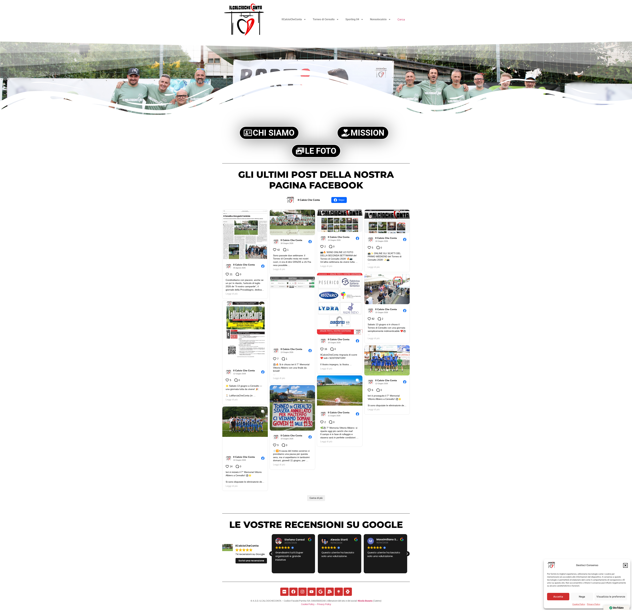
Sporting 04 (352, 19)
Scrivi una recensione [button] (251, 560)
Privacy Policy (593, 604)
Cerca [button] (401, 19)
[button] (625, 565)
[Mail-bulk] (330, 592)
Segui (341, 200)
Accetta (558, 596)
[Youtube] (311, 592)
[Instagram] (302, 592)
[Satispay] (348, 592)
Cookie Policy (578, 604)
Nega (582, 596)
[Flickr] (284, 592)
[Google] (320, 592)
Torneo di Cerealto (324, 19)
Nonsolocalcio (378, 19)
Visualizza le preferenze (610, 596)
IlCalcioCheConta (292, 19)
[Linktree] (339, 592)
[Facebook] (293, 592)
